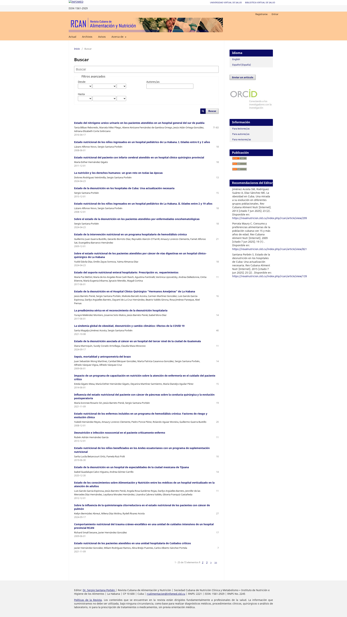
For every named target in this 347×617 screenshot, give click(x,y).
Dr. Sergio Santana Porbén (99, 590)
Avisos (102, 36)
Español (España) (241, 64)
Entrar (275, 14)
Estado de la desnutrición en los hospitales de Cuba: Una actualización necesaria (124, 188)
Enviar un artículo (242, 77)
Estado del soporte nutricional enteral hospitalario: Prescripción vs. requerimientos (126, 272)
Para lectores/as (241, 128)
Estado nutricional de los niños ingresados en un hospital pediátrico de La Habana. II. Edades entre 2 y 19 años (143, 203)
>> (216, 562)
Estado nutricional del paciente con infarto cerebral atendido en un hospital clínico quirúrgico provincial (139, 157)
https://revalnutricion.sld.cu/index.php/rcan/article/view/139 (269, 276)
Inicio (77, 48)
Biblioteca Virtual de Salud (260, 2)
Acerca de (118, 36)
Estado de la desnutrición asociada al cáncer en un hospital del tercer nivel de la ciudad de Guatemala (137, 341)
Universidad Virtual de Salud (226, 2)
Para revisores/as (241, 139)
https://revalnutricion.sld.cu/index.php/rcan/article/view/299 (269, 218)
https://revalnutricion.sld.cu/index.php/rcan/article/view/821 (269, 249)
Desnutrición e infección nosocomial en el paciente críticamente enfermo (119, 432)
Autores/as (153, 81)
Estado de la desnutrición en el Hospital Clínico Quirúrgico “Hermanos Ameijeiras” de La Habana (134, 291)
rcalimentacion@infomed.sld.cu (166, 593)
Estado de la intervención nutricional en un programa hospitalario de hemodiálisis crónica (130, 234)
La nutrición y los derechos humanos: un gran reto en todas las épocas (118, 173)
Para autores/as (240, 134)
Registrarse (261, 14)
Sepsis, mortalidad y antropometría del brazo (102, 356)
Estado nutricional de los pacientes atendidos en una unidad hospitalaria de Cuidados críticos (132, 543)
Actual (72, 36)
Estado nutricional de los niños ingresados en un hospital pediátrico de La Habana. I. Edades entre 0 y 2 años (142, 142)
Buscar (212, 111)
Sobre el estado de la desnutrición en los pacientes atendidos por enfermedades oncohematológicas (137, 219)
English (236, 59)
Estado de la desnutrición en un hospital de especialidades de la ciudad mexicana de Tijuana (131, 467)
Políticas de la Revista (88, 600)
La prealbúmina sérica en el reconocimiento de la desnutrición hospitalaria (120, 310)
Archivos (87, 36)
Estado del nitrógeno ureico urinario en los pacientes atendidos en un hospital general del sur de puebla (139, 123)
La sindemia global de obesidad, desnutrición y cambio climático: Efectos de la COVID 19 (129, 326)
